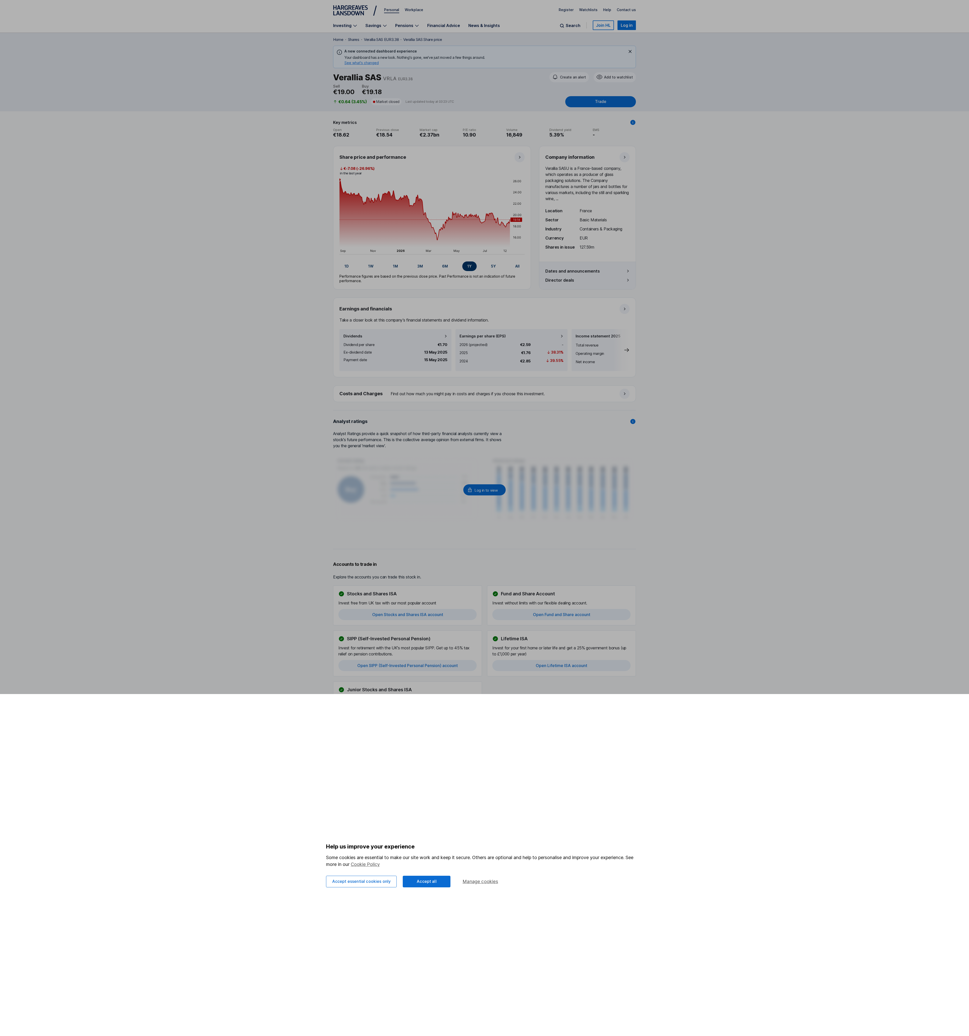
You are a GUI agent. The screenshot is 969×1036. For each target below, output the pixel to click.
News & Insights (484, 25)
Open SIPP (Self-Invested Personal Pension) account (407, 665)
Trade (600, 101)
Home (338, 39)
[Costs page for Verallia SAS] (485, 394)
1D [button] (346, 266)
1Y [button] (469, 266)
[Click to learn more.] (633, 122)
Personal (391, 10)
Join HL (603, 25)
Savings (373, 25)
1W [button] (370, 266)
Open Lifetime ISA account (561, 665)
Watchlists (588, 10)
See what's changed (361, 63)
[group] (432, 266)
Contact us (626, 10)
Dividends (352, 336)
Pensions (404, 25)
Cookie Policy (365, 864)
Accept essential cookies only (361, 881)
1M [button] (395, 266)
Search (573, 25)
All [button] (517, 266)
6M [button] (445, 266)
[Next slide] (621, 350)
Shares (353, 39)
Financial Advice (443, 25)
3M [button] (420, 266)
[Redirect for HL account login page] (484, 489)
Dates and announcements (572, 271)
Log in (627, 25)
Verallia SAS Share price (422, 39)
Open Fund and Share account (561, 614)
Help (607, 10)
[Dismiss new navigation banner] (630, 51)
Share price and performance (372, 157)
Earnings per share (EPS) (483, 336)
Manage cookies (480, 881)
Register (566, 10)
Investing (342, 25)
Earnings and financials (365, 308)
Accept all (427, 881)
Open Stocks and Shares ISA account (407, 614)
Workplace (414, 10)
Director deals (559, 280)
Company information (570, 157)
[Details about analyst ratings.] (633, 421)
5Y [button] (493, 266)
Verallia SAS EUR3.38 (381, 39)
